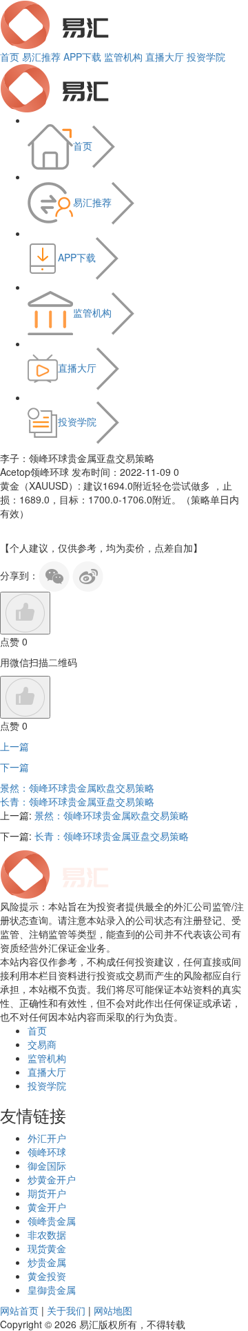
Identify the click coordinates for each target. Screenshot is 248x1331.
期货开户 (47, 1193)
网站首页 (19, 1310)
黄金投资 (47, 1276)
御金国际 (47, 1165)
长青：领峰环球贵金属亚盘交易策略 (77, 801)
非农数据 (47, 1234)
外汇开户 (47, 1138)
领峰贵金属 (52, 1221)
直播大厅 (164, 56)
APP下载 (82, 56)
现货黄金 (47, 1248)
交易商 (42, 1044)
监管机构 (123, 56)
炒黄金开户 (52, 1179)
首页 (9, 56)
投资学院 (206, 56)
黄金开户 (47, 1207)
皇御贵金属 (52, 1290)
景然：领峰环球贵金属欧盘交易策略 (77, 787)
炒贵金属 (47, 1262)
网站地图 (113, 1310)
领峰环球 (47, 1152)
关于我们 (66, 1310)
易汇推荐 (41, 56)
